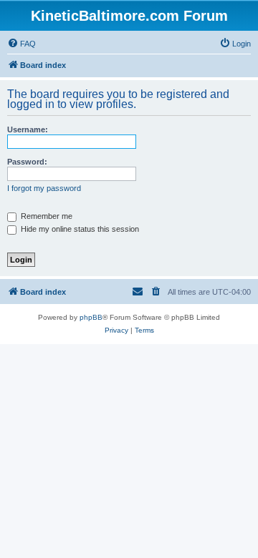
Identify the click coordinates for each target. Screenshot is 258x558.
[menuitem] (21, 43)
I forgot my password (44, 188)
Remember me (45, 216)
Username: (27, 129)
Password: (27, 161)
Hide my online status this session (79, 229)
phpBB (91, 317)
